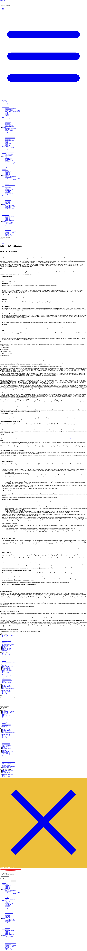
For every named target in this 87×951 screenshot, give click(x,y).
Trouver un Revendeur (6, 669)
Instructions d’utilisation (6, 672)
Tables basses (7, 103)
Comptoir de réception (9, 130)
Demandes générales (6, 761)
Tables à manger (8, 104)
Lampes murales (8, 124)
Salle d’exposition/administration (8, 762)
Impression (4, 771)
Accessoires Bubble (8, 158)
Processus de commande (6, 636)
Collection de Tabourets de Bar (10, 128)
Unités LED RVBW (8, 165)
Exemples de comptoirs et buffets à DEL (12, 110)
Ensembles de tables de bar (10, 129)
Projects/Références (6, 667)
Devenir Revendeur (6, 653)
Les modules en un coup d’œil (10, 108)
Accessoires (7, 115)
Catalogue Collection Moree (7, 666)
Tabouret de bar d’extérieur (10, 138)
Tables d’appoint (8, 102)
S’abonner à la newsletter (7, 670)
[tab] (43, 634)
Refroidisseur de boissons (9, 126)
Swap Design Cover (8, 167)
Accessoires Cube (8, 159)
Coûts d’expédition (5, 637)
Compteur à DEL (5, 107)
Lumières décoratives (9, 120)
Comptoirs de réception (9, 109)
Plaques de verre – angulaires (10, 162)
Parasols (6, 144)
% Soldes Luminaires (9, 154)
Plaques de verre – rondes (9, 163)
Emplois (3, 671)
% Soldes (4, 153)
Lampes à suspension (9, 125)
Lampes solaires (8, 118)
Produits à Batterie (5, 146)
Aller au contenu (3, 0)
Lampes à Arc (7, 119)
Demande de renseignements (10, 116)
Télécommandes (8, 161)
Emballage (4, 638)
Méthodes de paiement (6, 641)
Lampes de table (8, 122)
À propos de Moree (6, 668)
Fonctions (6, 112)
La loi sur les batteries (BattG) (8, 635)
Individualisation (8, 113)
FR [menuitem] (3, 10)
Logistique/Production (6, 763)
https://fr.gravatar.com (71, 437)
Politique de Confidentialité (7, 770)
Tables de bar (7, 105)
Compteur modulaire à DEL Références (12, 111)
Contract (4, 655)
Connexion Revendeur (6, 654)
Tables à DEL (5, 101)
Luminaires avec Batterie (9, 147)
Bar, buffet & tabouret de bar (10, 137)
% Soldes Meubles (8, 155)
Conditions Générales (6, 772)
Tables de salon (7, 142)
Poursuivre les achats (5, 876)
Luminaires (7, 141)
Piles (6, 157)
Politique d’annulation (6, 640)
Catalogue (7, 114)
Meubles (4, 127)
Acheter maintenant (10, 874)
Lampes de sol (7, 123)
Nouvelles (4, 100)
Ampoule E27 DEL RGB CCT (10, 160)
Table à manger (7, 133)
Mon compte (4, 642)
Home (1, 248)
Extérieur (4, 135)
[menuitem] (3, 8)
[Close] (43, 865)
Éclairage (4, 117)
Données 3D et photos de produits (8, 656)
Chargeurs (7, 164)
